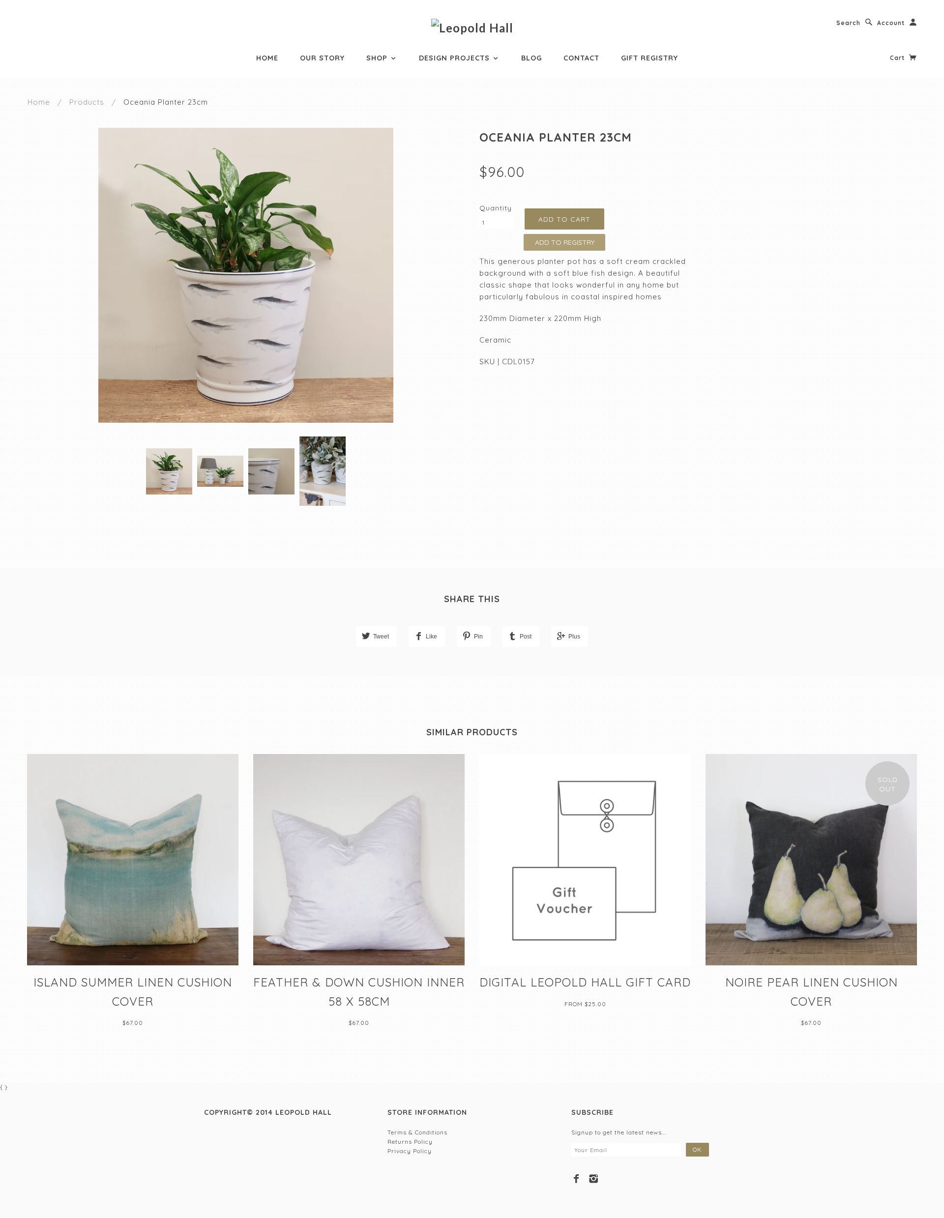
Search (848, 23)
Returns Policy (410, 1141)
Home (267, 58)
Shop (378, 58)
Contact (581, 58)
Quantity (495, 207)
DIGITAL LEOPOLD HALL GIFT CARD (585, 982)
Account (891, 23)
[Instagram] (594, 1179)
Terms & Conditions (417, 1132)
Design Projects (455, 58)
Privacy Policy (409, 1151)
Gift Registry (649, 58)
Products (86, 102)
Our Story (322, 58)
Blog (531, 58)
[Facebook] (576, 1179)
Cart (898, 57)
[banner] (472, 27)
